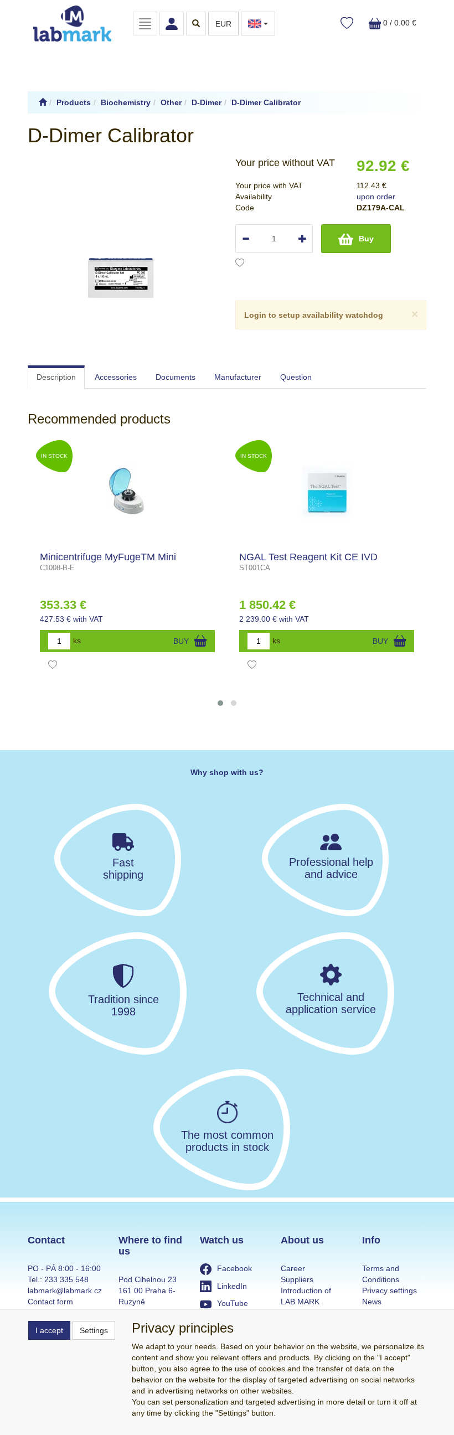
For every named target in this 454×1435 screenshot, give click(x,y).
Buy (366, 238)
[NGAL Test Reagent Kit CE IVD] (327, 491)
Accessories (116, 377)
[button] (220, 703)
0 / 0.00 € (398, 22)
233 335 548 (66, 1279)
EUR (223, 23)
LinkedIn (232, 1286)
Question (296, 377)
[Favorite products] (347, 23)
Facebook (234, 1268)
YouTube (232, 1303)
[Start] (43, 102)
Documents (175, 377)
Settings (94, 1330)
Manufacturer (237, 377)
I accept (49, 1330)
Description (56, 377)
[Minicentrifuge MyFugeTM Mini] (128, 491)
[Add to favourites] (239, 264)
